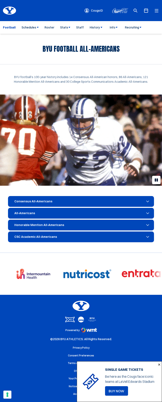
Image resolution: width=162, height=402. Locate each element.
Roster (49, 27)
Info (112, 27)
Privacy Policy (81, 347)
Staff (80, 27)
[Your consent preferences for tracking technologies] (7, 395)
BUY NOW (118, 392)
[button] (55, 182)
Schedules (29, 27)
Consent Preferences (81, 355)
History (95, 27)
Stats (64, 27)
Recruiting (132, 27)
